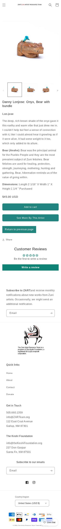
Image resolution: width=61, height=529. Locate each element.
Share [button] (9, 239)
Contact (10, 387)
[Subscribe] (51, 313)
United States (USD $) (29, 503)
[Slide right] (57, 90)
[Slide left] (3, 90)
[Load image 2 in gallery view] (30, 90)
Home (9, 373)
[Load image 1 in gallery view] (15, 90)
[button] (3, 5)
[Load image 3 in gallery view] (46, 90)
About (9, 380)
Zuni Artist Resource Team (26, 525)
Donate (10, 394)
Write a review (30, 267)
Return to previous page (19, 229)
